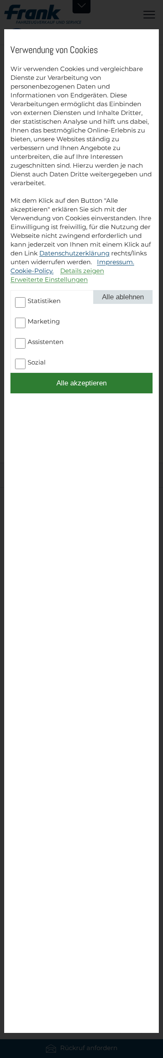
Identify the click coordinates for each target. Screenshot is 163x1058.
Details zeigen (82, 271)
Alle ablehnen (123, 297)
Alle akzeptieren (81, 383)
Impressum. (115, 262)
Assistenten (46, 342)
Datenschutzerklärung (74, 253)
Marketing (44, 321)
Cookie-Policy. (31, 271)
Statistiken (44, 301)
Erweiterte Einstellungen (49, 279)
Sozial (37, 362)
